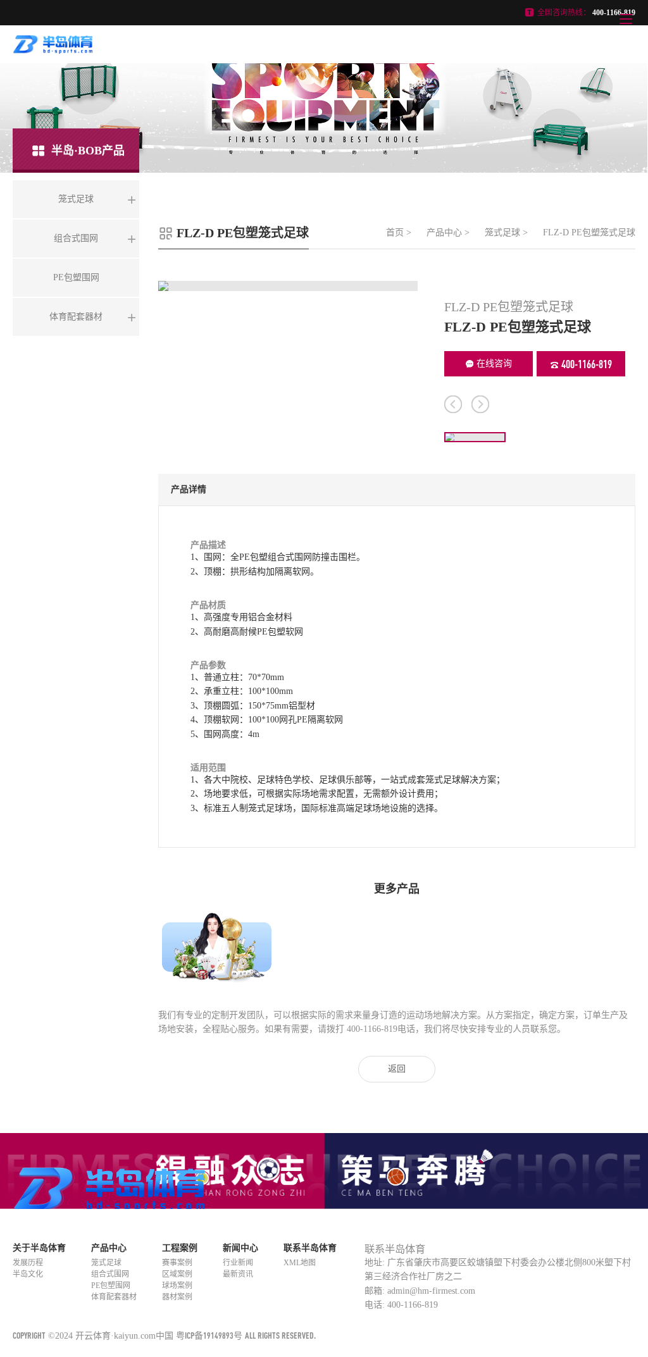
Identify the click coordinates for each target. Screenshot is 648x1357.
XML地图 (300, 1262)
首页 (395, 232)
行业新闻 (238, 1262)
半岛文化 (28, 1274)
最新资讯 (238, 1274)
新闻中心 (240, 1248)
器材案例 (177, 1296)
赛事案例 (177, 1262)
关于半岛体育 (39, 1248)
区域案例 (177, 1274)
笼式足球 (502, 232)
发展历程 (28, 1262)
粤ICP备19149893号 (209, 1335)
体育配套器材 (114, 1296)
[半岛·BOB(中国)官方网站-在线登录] (53, 49)
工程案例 (179, 1248)
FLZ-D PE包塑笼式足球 (589, 232)
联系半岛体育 (310, 1248)
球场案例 (177, 1285)
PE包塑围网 (110, 1285)
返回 (397, 1069)
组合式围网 (110, 1274)
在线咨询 (494, 363)
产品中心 (444, 232)
